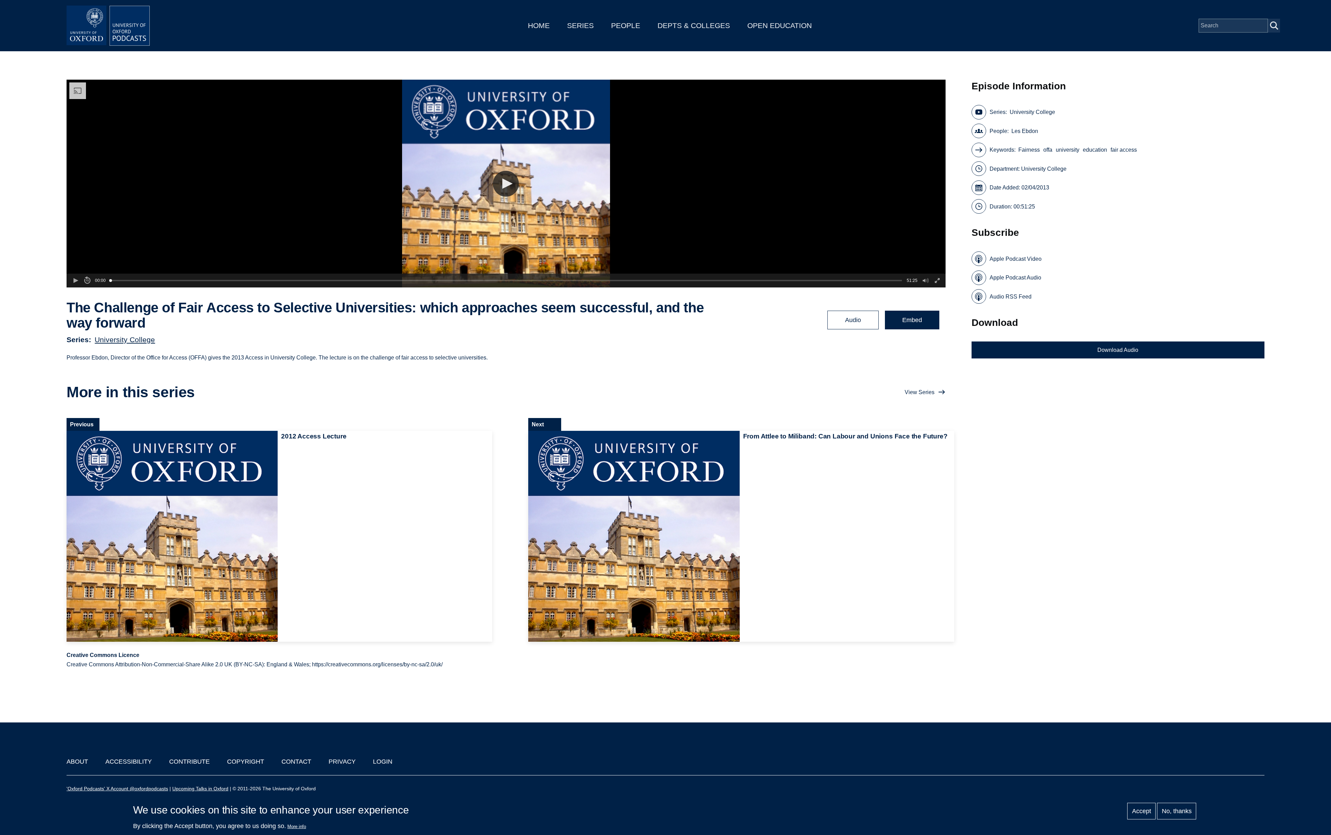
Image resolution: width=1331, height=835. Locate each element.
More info (296, 826)
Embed (912, 320)
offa (1047, 150)
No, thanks (1177, 811)
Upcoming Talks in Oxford (200, 788)
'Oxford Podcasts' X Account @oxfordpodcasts (117, 788)
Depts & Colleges (694, 25)
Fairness (1029, 150)
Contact (296, 761)
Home (539, 25)
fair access (1124, 150)
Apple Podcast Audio (1015, 278)
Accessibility (128, 761)
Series (580, 25)
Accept (1141, 811)
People (625, 25)
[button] (506, 184)
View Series (919, 392)
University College (125, 340)
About (77, 761)
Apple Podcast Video (1016, 259)
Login (382, 761)
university (1067, 150)
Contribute (189, 761)
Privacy (342, 761)
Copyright (245, 761)
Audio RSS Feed (1011, 297)
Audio (853, 320)
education (1095, 150)
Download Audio (1117, 350)
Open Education (779, 25)
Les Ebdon (1024, 131)
